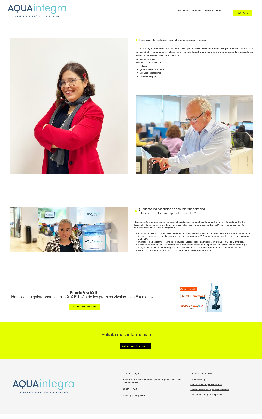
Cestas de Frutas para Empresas (206, 384)
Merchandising (197, 379)
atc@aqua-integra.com (134, 395)
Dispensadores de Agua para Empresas (209, 389)
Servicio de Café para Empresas (206, 394)
